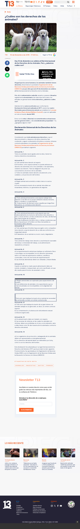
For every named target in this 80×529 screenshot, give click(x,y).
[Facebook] (58, 506)
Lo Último (19, 6)
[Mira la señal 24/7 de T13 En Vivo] (49, 2)
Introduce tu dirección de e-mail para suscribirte (32, 399)
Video (55, 6)
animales (19, 365)
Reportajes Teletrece (33, 6)
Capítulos (19, 511)
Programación (20, 509)
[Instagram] (52, 506)
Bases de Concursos (22, 512)
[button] (74, 6)
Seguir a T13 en (47, 55)
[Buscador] (68, 2)
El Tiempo (47, 6)
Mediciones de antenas (39, 511)
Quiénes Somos (37, 505)
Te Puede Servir (72, 6)
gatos (41, 365)
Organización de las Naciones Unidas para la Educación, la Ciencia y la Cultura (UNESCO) (34, 87)
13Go (17, 514)
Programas (19, 507)
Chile (62, 6)
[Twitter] (55, 506)
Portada (18, 505)
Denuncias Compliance (39, 512)
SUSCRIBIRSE (26, 410)
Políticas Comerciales (39, 509)
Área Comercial (37, 507)
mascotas (31, 365)
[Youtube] (61, 506)
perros (49, 365)
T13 (6, 55)
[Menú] (73, 2)
